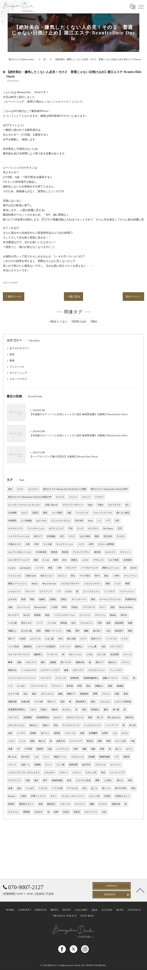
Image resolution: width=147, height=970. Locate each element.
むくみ (46, 560)
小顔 (103, 647)
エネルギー (49, 772)
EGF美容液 (41, 552)
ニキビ (85, 560)
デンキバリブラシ (81, 552)
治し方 (100, 717)
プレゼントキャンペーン (72, 796)
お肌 (49, 749)
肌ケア (11, 639)
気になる (12, 757)
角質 (47, 615)
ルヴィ (103, 607)
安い (127, 505)
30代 (60, 639)
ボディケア (78, 670)
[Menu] (141, 6)
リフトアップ (45, 591)
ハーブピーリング (89, 568)
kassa (90, 521)
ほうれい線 (26, 631)
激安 (36, 560)
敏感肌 (120, 686)
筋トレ (118, 749)
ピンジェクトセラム (60, 521)
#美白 (94, 321)
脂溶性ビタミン (26, 804)
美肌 (97, 536)
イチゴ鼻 (38, 702)
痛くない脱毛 (123, 513)
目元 (73, 623)
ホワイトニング (18, 373)
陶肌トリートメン (53, 631)
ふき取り (108, 780)
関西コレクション (110, 568)
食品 (90, 717)
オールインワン (15, 528)
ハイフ (81, 544)
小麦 (132, 741)
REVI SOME (121, 788)
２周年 (23, 796)
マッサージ (52, 654)
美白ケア (100, 662)
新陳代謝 (12, 702)
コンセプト (33, 489)
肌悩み (113, 615)
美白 (73, 576)
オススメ (62, 576)
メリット (12, 765)
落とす (120, 780)
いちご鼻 (92, 647)
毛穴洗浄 (108, 536)
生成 (69, 780)
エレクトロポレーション (19, 552)
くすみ (89, 654)
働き (36, 780)
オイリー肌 (13, 694)
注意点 (66, 812)
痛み (34, 694)
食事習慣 (73, 765)
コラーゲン (13, 717)
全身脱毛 (127, 560)
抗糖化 (53, 599)
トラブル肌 (57, 788)
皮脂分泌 (116, 804)
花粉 (10, 607)
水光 (104, 812)
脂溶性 (11, 804)
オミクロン (93, 528)
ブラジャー (56, 686)
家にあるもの (114, 717)
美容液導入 (81, 702)
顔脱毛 (126, 757)
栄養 (10, 749)
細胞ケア (71, 694)
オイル (125, 733)
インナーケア (75, 741)
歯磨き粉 (80, 662)
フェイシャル (17, 366)
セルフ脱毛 (113, 560)
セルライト (110, 552)
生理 (82, 733)
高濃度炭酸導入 (90, 678)
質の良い (97, 631)
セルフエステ (114, 505)
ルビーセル (41, 521)
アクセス (99, 497)
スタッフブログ (10, 282)
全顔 (62, 702)
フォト (46, 757)
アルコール (100, 765)
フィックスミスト (91, 591)
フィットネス (115, 670)
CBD (117, 521)
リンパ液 (60, 765)
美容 (93, 599)
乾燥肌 (37, 615)
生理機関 (93, 733)
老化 (84, 709)
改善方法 (60, 741)
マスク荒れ (85, 576)
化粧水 (54, 709)
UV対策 (28, 749)
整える (42, 741)
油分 (19, 788)
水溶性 (107, 796)
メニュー (73, 497)
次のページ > (133, 296)
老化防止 (95, 709)
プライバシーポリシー (72, 505)
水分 (64, 560)
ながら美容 (85, 536)
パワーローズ (88, 607)
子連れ (100, 505)
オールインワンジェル (110, 599)
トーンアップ (111, 725)
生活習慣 (114, 654)
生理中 (105, 733)
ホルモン (58, 717)
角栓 (93, 702)
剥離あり (99, 686)
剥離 (69, 631)
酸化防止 (51, 804)
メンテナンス (62, 749)
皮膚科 (33, 733)
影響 (95, 694)
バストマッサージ (38, 686)
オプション (13, 812)
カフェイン (115, 765)
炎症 (10, 733)
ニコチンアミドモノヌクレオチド (24, 772)
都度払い (79, 647)
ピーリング (85, 615)
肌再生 (57, 733)
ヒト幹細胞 (26, 521)
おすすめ (12, 599)
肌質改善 (119, 623)
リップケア (109, 591)
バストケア (45, 678)
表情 (102, 749)
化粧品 (77, 812)
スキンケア (71, 568)
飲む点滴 (71, 639)
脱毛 (12, 354)
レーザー (21, 733)
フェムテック (82, 513)
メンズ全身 (13, 647)
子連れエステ (14, 544)
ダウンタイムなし (16, 725)
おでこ (129, 749)
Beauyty (12, 796)
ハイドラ (39, 568)
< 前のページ (13, 296)
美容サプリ (96, 639)
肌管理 (40, 749)
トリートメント (126, 591)
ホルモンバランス (75, 717)
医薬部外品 (130, 599)
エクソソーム (91, 812)
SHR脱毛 (12, 521)
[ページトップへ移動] (140, 890)
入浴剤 (22, 639)
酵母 (10, 662)
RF (63, 654)
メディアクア (116, 647)
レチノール (70, 733)
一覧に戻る (73, 296)
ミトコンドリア (117, 772)
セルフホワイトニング (18, 560)
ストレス (127, 654)
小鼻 (59, 568)
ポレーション (75, 654)
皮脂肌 (53, 662)
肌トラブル (66, 662)
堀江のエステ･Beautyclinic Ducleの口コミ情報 (64, 489)
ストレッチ (60, 678)
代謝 (27, 780)
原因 (38, 631)
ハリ (10, 686)
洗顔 (112, 607)
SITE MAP (87, 916)
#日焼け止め (79, 321)
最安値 (97, 552)
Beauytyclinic (40, 607)
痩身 (12, 360)
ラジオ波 (47, 544)
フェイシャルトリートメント (22, 678)
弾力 (103, 772)
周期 (32, 741)
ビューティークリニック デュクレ (24, 505)
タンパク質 (120, 741)
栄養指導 (74, 678)
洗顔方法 (129, 717)
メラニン (106, 694)
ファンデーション (36, 528)
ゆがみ (134, 568)
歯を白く (113, 662)
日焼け (44, 709)
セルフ (24, 513)
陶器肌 (26, 812)
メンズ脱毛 (57, 513)
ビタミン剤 (94, 796)
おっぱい (21, 686)
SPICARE (79, 521)
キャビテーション (64, 544)
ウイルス (103, 804)
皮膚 (10, 788)
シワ (58, 591)
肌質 (110, 686)
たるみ (68, 591)
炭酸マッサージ (110, 678)
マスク (72, 536)
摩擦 (97, 780)
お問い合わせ (51, 505)
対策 (76, 749)
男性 (77, 631)
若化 (56, 725)
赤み (25, 694)
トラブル (43, 788)
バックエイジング (92, 725)
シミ (99, 521)
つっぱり (30, 788)
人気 (27, 544)
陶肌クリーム (60, 757)
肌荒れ (74, 560)
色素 (117, 694)
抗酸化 (42, 599)
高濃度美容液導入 (16, 709)
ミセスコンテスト (92, 584)
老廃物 (37, 765)
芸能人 (64, 599)
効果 (130, 623)
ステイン (126, 662)
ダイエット (125, 552)
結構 (56, 812)
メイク (124, 639)
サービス (60, 497)
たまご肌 (49, 639)
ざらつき (101, 654)
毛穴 (62, 536)
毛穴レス (51, 702)
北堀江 (35, 513)
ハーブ (39, 623)
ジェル (22, 741)
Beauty (35, 584)
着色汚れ (12, 670)
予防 (99, 623)
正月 (120, 528)
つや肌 (54, 607)
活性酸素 (27, 717)
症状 (133, 788)
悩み (88, 686)
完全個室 (12, 513)
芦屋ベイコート (38, 796)
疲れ (106, 576)
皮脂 (19, 662)
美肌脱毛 (27, 647)
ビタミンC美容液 (123, 702)
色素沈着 (25, 702)
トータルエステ (28, 670)
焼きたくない (47, 576)
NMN (64, 607)
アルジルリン (86, 623)
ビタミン (77, 772)
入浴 (108, 631)
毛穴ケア (38, 536)
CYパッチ (30, 591)
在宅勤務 (51, 536)
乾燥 (32, 599)
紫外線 (63, 623)
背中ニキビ (26, 623)
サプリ (83, 639)
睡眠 (86, 631)
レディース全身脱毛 (45, 647)
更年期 (70, 686)
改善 (108, 623)
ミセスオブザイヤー (70, 584)
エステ (20, 489)
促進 (126, 694)
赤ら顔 (132, 725)
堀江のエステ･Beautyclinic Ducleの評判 (109, 489)
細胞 (60, 694)
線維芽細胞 (57, 780)
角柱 (50, 568)
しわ (115, 733)
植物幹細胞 (104, 757)
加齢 (84, 749)
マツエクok (72, 788)
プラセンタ (98, 560)
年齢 (93, 749)
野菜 (108, 741)
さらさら (66, 709)
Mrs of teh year (49, 584)
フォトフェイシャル (102, 513)
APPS (91, 544)
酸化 (106, 709)
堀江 (10, 489)
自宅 (130, 780)
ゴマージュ (100, 615)
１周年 (116, 576)
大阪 (69, 513)
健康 (66, 670)
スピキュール (77, 757)
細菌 (92, 804)
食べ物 (116, 709)
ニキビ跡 (12, 623)
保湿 (23, 599)
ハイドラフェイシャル (18, 536)
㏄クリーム (35, 639)
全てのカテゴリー (19, 348)
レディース (65, 647)
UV (18, 749)
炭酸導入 (38, 654)
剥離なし (12, 631)
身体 (40, 804)
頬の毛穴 (25, 757)
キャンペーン (130, 576)
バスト (125, 678)
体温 (130, 631)
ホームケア (13, 615)
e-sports (11, 568)
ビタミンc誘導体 (106, 544)
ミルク (11, 741)
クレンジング (23, 607)
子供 (70, 528)
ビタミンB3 (91, 772)
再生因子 (119, 631)
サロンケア (31, 662)
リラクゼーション (96, 670)
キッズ (80, 528)
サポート (64, 772)
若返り (46, 725)
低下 (45, 780)
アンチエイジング (70, 725)
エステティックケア (50, 670)
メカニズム (105, 702)
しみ (36, 757)
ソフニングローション (64, 615)
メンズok (51, 623)
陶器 (127, 584)
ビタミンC (65, 804)
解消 (56, 560)
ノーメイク (111, 639)
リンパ (48, 765)
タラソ (53, 796)
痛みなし (34, 725)
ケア (108, 521)
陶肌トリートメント (17, 584)
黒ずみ (124, 615)
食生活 (90, 741)
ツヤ (116, 757)
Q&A (90, 505)
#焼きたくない (58, 321)
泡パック (106, 788)
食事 (100, 741)
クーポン (121, 536)
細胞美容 (84, 694)
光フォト (45, 733)
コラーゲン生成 (83, 780)
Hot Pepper (108, 528)
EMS (36, 544)
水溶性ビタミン (122, 796)
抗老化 (74, 607)
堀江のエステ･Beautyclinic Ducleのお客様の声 (29, 497)
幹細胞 (91, 757)
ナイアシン (80, 804)
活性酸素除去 (42, 717)
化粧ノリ (25, 765)
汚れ (84, 788)
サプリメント (14, 780)
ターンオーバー (79, 599)
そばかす (38, 812)
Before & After (125, 607)
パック (117, 584)
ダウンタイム (47, 694)
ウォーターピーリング (18, 654)
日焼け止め (30, 576)
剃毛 (80, 686)
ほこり (94, 788)
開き (43, 662)
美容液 (54, 552)
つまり (33, 709)
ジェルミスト (14, 591)
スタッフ (86, 497)
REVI (97, 576)
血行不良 (86, 765)
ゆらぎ (26, 615)
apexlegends (25, 568)
